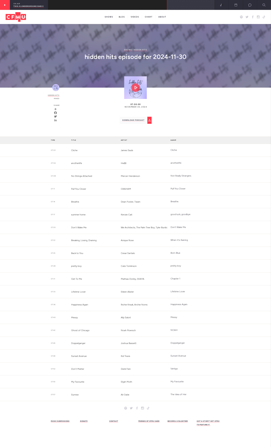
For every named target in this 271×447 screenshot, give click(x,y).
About (162, 17)
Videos (135, 17)
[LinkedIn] (56, 120)
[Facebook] (56, 113)
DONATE (84, 421)
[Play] (5, 5)
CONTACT (113, 421)
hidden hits (140, 50)
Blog (122, 17)
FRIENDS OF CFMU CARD (148, 421)
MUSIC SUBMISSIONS (60, 421)
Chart (149, 17)
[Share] (56, 109)
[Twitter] (56, 116)
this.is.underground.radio (28, 6)
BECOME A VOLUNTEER (178, 421)
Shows (109, 17)
